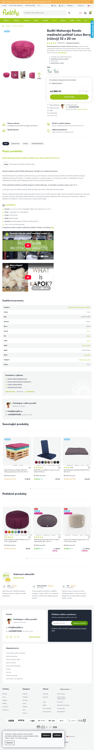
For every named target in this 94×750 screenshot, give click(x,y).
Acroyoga (45, 694)
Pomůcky (25, 700)
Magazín (4, 700)
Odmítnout (46, 735)
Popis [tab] (5, 143)
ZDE (52, 227)
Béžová (15, 465)
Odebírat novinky (79, 623)
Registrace (81, 5)
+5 (39, 77)
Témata (25, 713)
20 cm (88, 340)
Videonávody (30, 391)
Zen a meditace (47, 708)
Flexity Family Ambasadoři (13, 666)
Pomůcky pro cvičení (84, 359)
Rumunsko (72, 736)
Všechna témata (64, 689)
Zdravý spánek (47, 711)
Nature (81, 535)
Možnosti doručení (57, 83)
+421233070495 (73, 107)
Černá (44, 465)
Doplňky (25, 706)
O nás (4, 697)
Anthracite (68, 535)
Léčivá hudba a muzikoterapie (61, 698)
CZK (62, 5)
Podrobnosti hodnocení (72, 43)
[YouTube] (14, 637)
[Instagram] (11, 637)
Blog (55, 5)
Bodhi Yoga (54, 113)
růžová (21, 465)
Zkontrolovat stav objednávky (14, 678)
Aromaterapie (61, 708)
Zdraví (24, 703)
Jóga (44, 702)
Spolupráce (5, 710)
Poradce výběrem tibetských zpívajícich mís (19, 381)
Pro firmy (8, 672)
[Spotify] (18, 637)
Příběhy (4, 703)
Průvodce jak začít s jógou (15, 387)
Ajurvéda (45, 697)
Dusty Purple (23, 535)
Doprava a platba (11, 662)
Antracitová (39, 535)
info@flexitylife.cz (15, 411)
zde (26, 738)
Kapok (84, 345)
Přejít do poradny (10, 391)
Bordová (39, 465)
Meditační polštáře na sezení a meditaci (79, 307)
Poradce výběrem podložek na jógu (17, 379)
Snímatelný (87, 355)
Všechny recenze (18, 578)
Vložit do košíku (69, 97)
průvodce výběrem (82, 109)
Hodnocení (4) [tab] (15, 143)
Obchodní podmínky (30, 5)
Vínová (17, 535)
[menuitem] (7, 20)
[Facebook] (7, 637)
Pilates (44, 705)
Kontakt (4, 5)
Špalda (88, 345)
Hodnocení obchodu (11, 675)
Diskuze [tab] (25, 143)
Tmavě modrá (51, 465)
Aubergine (75, 535)
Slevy (24, 710)
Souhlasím (57, 735)
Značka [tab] (37, 143)
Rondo (88, 336)
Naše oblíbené (61, 711)
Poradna (8, 669)
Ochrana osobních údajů (13, 659)
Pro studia (60, 702)
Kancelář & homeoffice (63, 705)
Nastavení (10, 743)
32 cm (88, 331)
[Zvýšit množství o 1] (86, 91)
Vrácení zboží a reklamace (16, 5)
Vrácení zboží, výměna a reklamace (15, 653)
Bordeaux (87, 535)
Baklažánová (70, 465)
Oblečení (25, 694)
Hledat (69, 12)
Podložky (25, 697)
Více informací (62, 52)
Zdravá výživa (61, 694)
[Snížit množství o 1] (79, 91)
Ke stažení (5, 706)
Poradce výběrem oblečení (15, 384)
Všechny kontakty (34, 637)
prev (2, 457)
